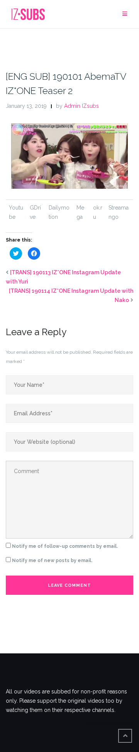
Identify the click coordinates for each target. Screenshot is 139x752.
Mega (80, 212)
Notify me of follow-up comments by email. (65, 546)
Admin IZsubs (81, 106)
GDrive (35, 212)
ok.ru (97, 212)
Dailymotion (59, 212)
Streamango (118, 212)
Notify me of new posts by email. (52, 560)
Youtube (16, 212)
